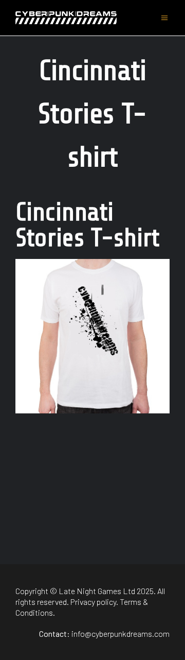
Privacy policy (93, 601)
